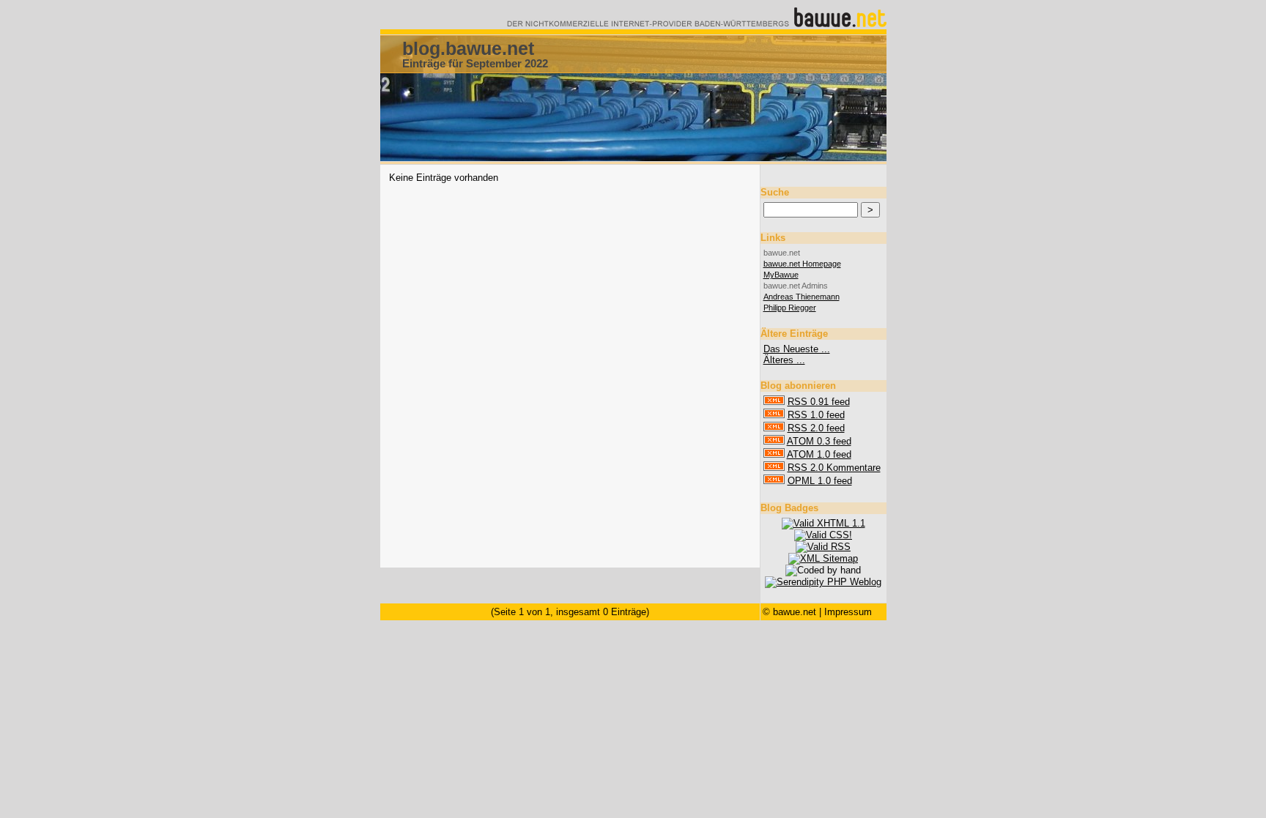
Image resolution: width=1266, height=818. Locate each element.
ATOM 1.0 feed (819, 454)
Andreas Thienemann (801, 296)
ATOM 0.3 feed (819, 441)
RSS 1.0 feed (816, 414)
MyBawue (781, 274)
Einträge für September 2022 (475, 63)
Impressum (848, 611)
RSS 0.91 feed (819, 401)
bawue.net (794, 611)
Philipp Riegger (789, 307)
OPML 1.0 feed (820, 480)
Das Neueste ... (796, 348)
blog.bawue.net (468, 48)
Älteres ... (784, 359)
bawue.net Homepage (802, 263)
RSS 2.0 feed (816, 428)
